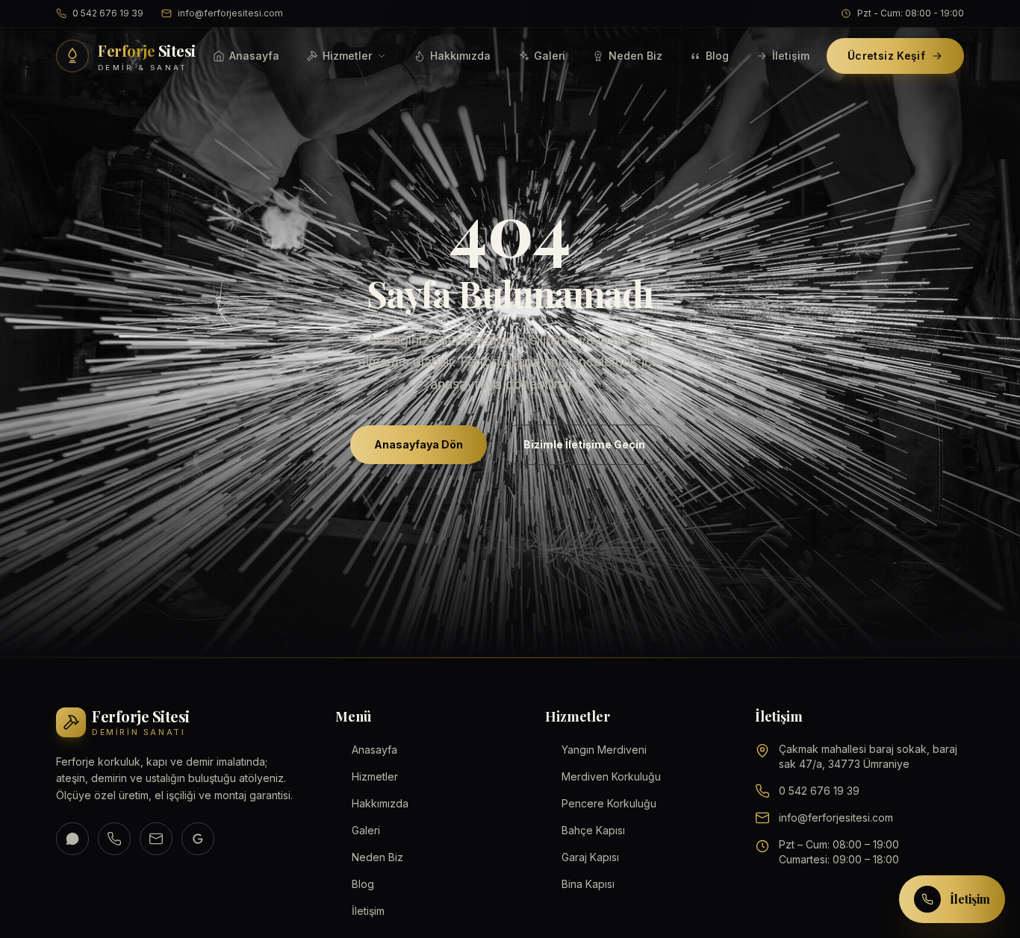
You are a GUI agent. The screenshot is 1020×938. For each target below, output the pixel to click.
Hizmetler (347, 55)
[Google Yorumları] (197, 838)
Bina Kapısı (588, 884)
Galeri (549, 55)
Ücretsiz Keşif (886, 55)
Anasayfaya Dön (418, 444)
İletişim (790, 55)
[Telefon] (114, 838)
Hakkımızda (460, 55)
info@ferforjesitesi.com (230, 13)
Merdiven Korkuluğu (611, 776)
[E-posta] (156, 838)
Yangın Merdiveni (604, 749)
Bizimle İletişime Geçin (584, 444)
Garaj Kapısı (590, 857)
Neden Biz (635, 55)
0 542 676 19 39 (107, 13)
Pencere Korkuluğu (609, 803)
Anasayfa (254, 55)
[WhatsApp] (72, 838)
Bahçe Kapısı (593, 830)
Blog (717, 55)
